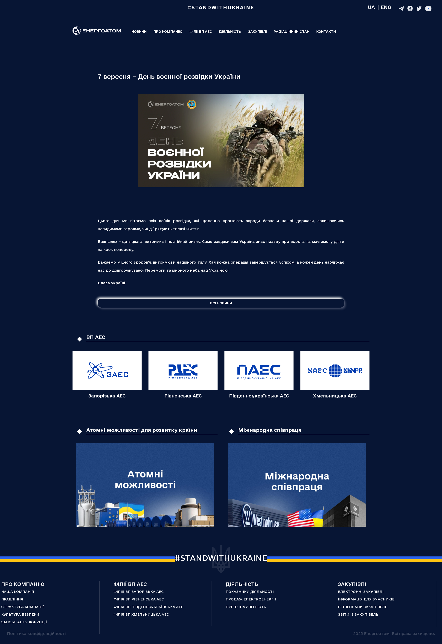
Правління (12, 599)
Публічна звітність (246, 607)
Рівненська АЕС (183, 395)
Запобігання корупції (24, 622)
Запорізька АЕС (107, 395)
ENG (386, 7)
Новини (139, 31)
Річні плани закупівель (362, 607)
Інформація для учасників (366, 599)
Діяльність (230, 31)
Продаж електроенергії (251, 599)
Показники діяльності (250, 592)
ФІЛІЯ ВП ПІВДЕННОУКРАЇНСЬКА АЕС (148, 607)
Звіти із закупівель (358, 614)
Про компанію (168, 31)
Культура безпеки (20, 614)
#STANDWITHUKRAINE (221, 558)
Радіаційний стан (291, 31)
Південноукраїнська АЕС (259, 395)
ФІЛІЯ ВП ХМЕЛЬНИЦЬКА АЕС (141, 614)
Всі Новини (221, 303)
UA (371, 7)
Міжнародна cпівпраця (269, 430)
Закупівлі (257, 31)
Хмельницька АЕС (335, 395)
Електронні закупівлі (361, 592)
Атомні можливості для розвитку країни (141, 430)
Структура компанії (22, 607)
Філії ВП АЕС (200, 31)
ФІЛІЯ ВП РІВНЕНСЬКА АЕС (138, 599)
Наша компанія (17, 592)
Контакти (326, 31)
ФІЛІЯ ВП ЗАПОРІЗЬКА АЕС (138, 592)
